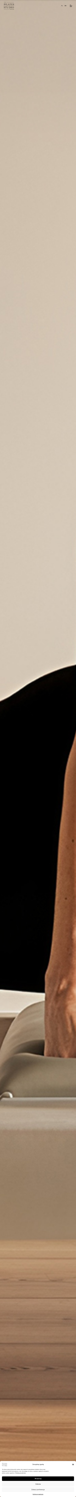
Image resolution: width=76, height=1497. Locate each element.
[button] (73, 1465)
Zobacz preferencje (38, 1490)
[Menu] (71, 6)
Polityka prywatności (38, 1494)
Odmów (38, 1484)
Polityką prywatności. (20, 1473)
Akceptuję (38, 1479)
